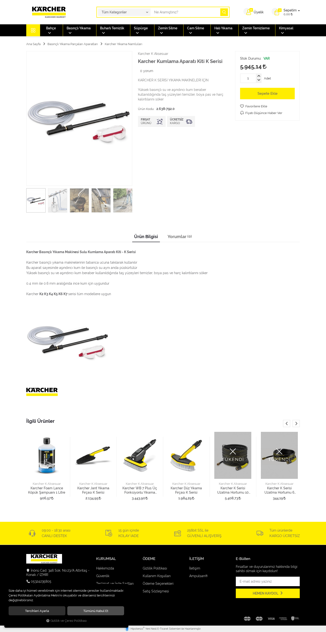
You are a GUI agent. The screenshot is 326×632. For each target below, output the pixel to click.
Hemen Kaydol (266, 593)
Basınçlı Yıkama (79, 28)
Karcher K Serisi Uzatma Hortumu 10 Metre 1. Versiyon (233, 490)
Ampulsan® (198, 576)
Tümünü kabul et (95, 611)
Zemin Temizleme (256, 28)
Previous (286, 423)
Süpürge (141, 28)
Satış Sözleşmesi (156, 591)
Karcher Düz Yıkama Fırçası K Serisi (186, 490)
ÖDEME (149, 559)
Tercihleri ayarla (37, 611)
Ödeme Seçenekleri (158, 583)
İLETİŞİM (196, 559)
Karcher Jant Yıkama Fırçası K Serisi (93, 490)
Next (296, 423)
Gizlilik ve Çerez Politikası (68, 620)
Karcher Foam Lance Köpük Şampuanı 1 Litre (46, 490)
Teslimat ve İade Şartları (115, 583)
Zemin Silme (167, 28)
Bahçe (51, 28)
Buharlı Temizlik (112, 28)
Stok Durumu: (250, 58)
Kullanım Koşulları (157, 576)
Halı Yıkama (223, 28)
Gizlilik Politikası (155, 568)
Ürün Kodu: (146, 109)
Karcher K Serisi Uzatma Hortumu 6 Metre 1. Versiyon (279, 490)
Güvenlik (102, 576)
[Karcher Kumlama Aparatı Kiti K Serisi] (79, 118)
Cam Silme (195, 28)
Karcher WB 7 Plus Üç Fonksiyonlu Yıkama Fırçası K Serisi (139, 490)
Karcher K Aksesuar (47, 484)
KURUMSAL (106, 559)
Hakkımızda (105, 568)
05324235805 (41, 581)
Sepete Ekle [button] (268, 93)
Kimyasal (286, 28)
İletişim (194, 568)
